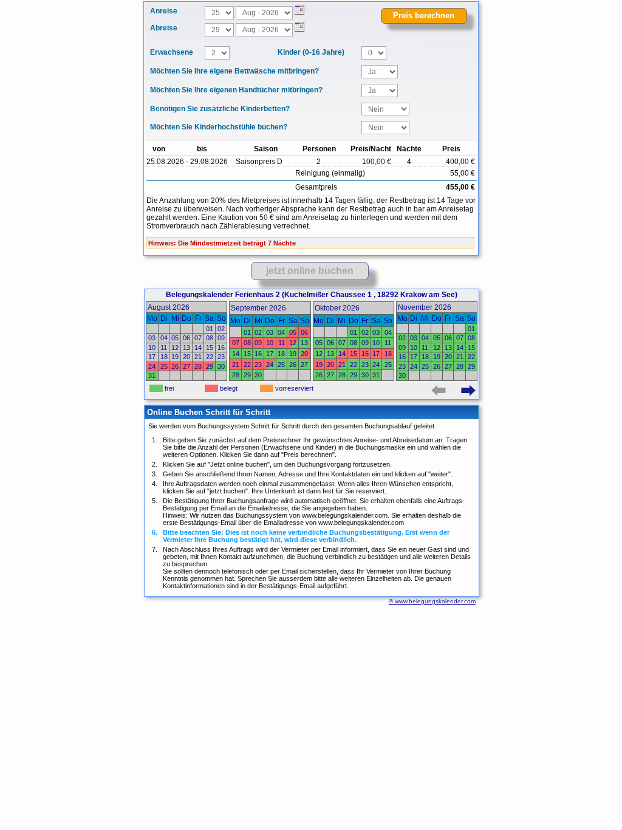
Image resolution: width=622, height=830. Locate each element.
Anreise (163, 11)
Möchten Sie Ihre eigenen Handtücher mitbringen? (236, 90)
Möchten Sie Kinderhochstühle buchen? (218, 127)
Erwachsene (171, 52)
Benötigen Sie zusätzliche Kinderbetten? (220, 109)
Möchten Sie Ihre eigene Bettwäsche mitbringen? (234, 71)
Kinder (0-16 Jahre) (311, 52)
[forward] (469, 391)
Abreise (163, 28)
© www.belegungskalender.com (432, 601)
